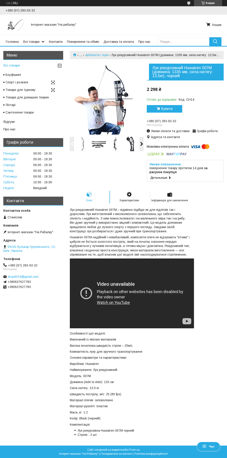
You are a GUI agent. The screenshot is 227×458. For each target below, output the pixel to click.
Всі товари (31, 41)
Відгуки (9, 121)
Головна (12, 41)
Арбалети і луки (96, 55)
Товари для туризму (20, 90)
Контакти (56, 41)
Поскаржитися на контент (116, 453)
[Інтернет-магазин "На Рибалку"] (15, 24)
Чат (212, 446)
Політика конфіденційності (151, 453)
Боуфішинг (13, 74)
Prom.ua (134, 449)
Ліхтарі (11, 105)
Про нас (144, 41)
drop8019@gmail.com (23, 276)
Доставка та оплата (119, 41)
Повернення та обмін (83, 41)
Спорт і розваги (17, 82)
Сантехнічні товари (20, 112)
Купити (166, 109)
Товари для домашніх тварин (27, 97)
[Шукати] (215, 41)
